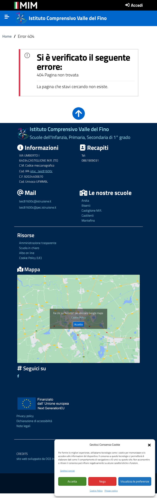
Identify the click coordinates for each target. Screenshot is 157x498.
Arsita (85, 200)
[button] (149, 445)
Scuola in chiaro (29, 248)
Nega (102, 481)
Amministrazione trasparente (37, 243)
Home (7, 36)
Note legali (23, 426)
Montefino (88, 220)
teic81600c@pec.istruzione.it (37, 207)
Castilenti (88, 215)
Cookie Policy (96, 490)
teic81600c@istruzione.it (35, 201)
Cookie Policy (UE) (30, 258)
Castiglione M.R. (92, 210)
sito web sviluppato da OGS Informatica (41, 458)
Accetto (78, 324)
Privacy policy (111, 490)
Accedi (137, 5)
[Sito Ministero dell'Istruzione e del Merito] (25, 5)
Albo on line (26, 253)
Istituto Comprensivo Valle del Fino (68, 18)
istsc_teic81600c (41, 171)
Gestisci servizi (67, 470)
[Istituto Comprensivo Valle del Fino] (21, 17)
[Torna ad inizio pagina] (78, 117)
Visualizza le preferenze (134, 481)
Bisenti (86, 205)
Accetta (72, 481)
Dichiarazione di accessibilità (34, 421)
